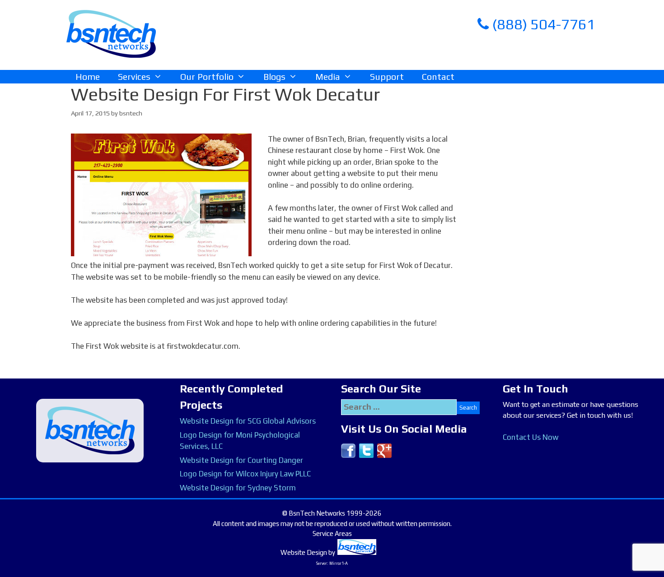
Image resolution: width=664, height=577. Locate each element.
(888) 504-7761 (542, 24)
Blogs (274, 76)
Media (327, 76)
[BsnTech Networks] (111, 33)
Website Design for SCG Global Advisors (248, 420)
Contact (438, 76)
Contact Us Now (530, 437)
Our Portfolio (207, 76)
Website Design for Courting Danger (241, 460)
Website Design (304, 552)
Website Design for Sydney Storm (238, 487)
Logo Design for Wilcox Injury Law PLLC (245, 473)
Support (387, 76)
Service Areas (332, 533)
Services (134, 76)
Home (87, 76)
